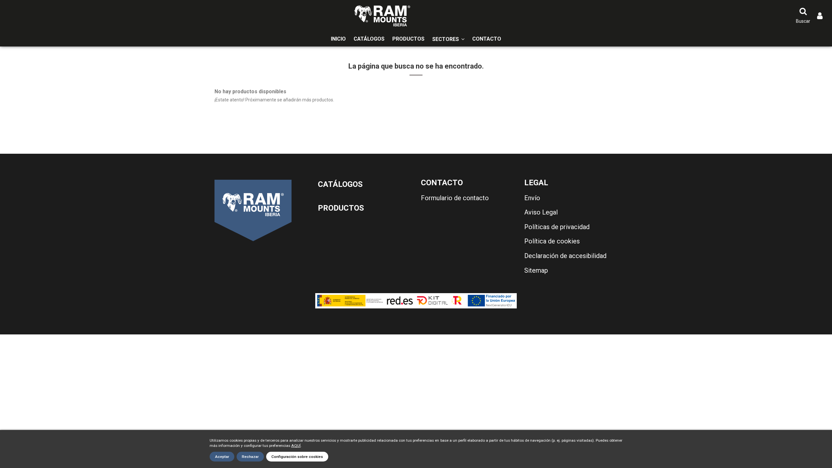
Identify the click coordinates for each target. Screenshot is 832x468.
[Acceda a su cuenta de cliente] (820, 16)
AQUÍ (296, 445)
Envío (532, 198)
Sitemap (536, 270)
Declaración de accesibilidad (565, 256)
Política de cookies (552, 241)
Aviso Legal (541, 212)
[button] (448, 39)
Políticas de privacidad (557, 227)
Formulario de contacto (455, 198)
